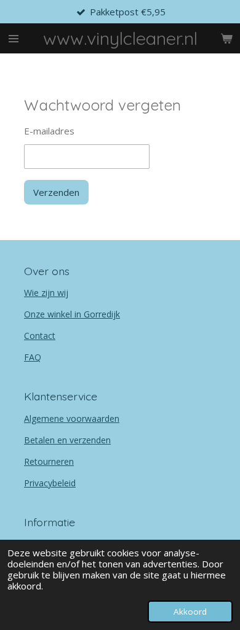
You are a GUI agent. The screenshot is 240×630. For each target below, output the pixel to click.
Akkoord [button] (190, 611)
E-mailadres (49, 131)
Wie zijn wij (46, 292)
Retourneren (49, 461)
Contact (39, 335)
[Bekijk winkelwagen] (226, 38)
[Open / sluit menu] (13, 38)
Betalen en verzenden (67, 440)
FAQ (32, 357)
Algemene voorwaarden (71, 418)
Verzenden (56, 192)
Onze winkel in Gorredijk (72, 314)
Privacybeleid (50, 483)
